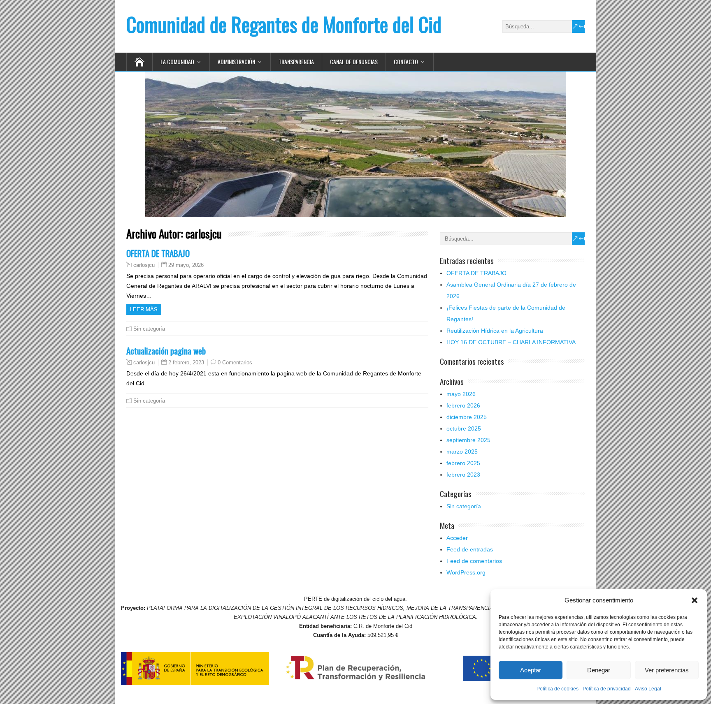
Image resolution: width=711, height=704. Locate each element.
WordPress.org (466, 572)
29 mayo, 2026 (186, 265)
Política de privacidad (607, 689)
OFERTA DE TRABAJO (158, 253)
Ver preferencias (667, 670)
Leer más (144, 309)
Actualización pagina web (166, 350)
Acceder (457, 538)
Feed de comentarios (474, 561)
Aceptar (530, 670)
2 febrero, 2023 (186, 362)
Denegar (598, 670)
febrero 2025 (463, 463)
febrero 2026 (463, 405)
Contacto (406, 61)
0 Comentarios (235, 362)
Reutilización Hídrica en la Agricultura (494, 330)
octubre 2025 (463, 428)
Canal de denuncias (354, 61)
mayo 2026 (461, 394)
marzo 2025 (462, 451)
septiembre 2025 (468, 440)
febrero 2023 (463, 474)
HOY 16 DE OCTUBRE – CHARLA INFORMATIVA (511, 342)
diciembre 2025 (466, 417)
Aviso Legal (648, 689)
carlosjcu (144, 265)
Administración (236, 61)
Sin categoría (149, 329)
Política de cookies (558, 689)
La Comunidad (177, 61)
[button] (694, 600)
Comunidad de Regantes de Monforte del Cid (283, 24)
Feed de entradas (469, 549)
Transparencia (296, 61)
